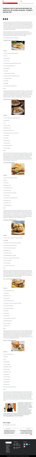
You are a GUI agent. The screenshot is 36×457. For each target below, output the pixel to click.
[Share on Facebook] (3, 19)
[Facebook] (24, 444)
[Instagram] (29, 444)
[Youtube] (24, 446)
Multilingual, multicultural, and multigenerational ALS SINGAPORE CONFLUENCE (9, 432)
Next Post (28, 428)
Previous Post (8, 428)
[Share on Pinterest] (7, 19)
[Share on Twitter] (5, 19)
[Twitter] (27, 444)
